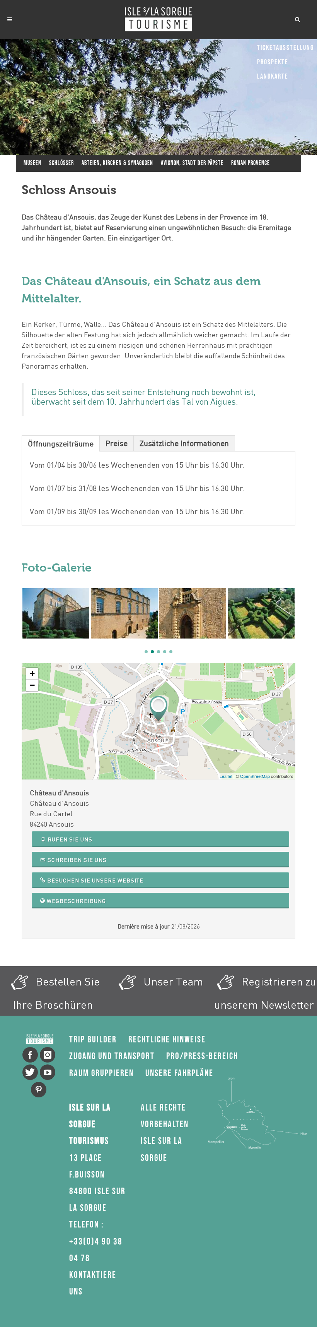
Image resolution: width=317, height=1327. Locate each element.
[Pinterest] (38, 1089)
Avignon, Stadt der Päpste (192, 163)
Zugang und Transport (112, 1056)
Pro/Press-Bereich (202, 1056)
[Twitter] (30, 1072)
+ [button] (32, 673)
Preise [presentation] (117, 443)
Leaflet (226, 776)
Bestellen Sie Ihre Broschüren (56, 993)
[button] (146, 651)
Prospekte (272, 62)
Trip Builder (93, 1039)
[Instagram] (47, 1055)
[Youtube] (47, 1072)
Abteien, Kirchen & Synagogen (117, 163)
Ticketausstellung (285, 48)
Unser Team (172, 981)
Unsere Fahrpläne (179, 1073)
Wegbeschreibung (75, 901)
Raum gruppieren (101, 1073)
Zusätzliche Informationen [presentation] (184, 443)
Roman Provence (250, 163)
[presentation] (25, 613)
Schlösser (61, 163)
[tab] (61, 443)
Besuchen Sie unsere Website (94, 880)
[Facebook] (30, 1055)
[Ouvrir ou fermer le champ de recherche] (297, 18)
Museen (32, 163)
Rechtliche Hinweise (167, 1039)
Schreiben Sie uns (76, 860)
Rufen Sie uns (69, 839)
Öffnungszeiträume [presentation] (61, 443)
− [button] (32, 685)
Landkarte (272, 76)
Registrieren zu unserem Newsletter (265, 993)
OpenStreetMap (255, 776)
